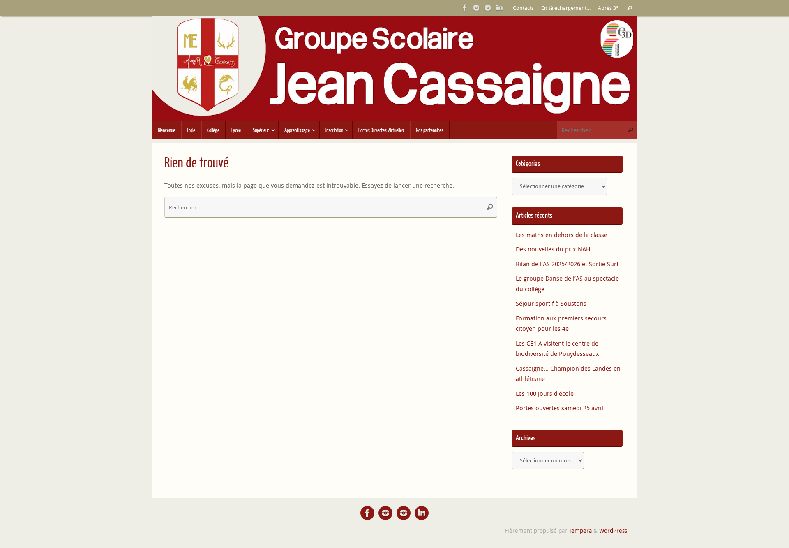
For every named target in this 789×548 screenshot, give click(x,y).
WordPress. (614, 530)
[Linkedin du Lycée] (499, 8)
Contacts (523, 8)
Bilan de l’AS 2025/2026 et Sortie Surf (567, 264)
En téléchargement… (566, 8)
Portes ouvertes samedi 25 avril (559, 408)
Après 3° (608, 8)
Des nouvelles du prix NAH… (555, 249)
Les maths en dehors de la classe (561, 234)
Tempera (580, 530)
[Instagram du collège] (488, 8)
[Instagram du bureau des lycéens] (476, 8)
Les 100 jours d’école (545, 393)
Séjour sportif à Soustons (551, 303)
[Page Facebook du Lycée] (465, 8)
